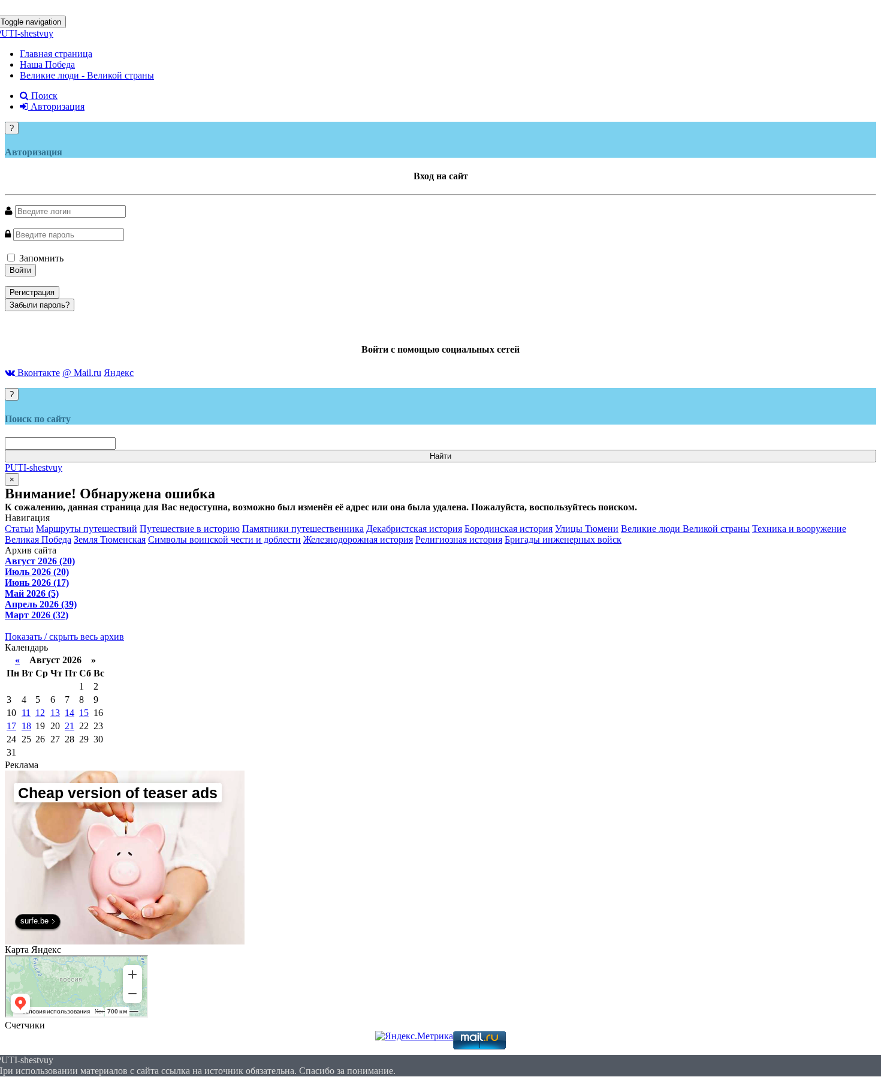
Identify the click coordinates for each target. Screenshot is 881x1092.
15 (84, 713)
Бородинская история (508, 529)
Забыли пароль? (40, 304)
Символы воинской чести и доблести (224, 539)
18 (26, 726)
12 (40, 713)
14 (69, 713)
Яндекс (119, 373)
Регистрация (32, 292)
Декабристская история (414, 529)
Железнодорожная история (358, 539)
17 (11, 726)
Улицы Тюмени (586, 529)
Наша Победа (47, 64)
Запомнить (40, 258)
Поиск (43, 96)
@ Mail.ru (81, 373)
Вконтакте (37, 373)
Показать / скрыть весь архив (64, 636)
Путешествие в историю (190, 529)
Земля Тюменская (110, 539)
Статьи (19, 529)
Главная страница (56, 54)
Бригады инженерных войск (563, 539)
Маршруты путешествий (86, 529)
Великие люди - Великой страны (87, 75)
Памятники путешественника (303, 529)
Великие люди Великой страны (685, 529)
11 (26, 713)
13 (55, 713)
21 (69, 726)
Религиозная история (458, 539)
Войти (20, 270)
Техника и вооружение (799, 529)
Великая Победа (38, 539)
